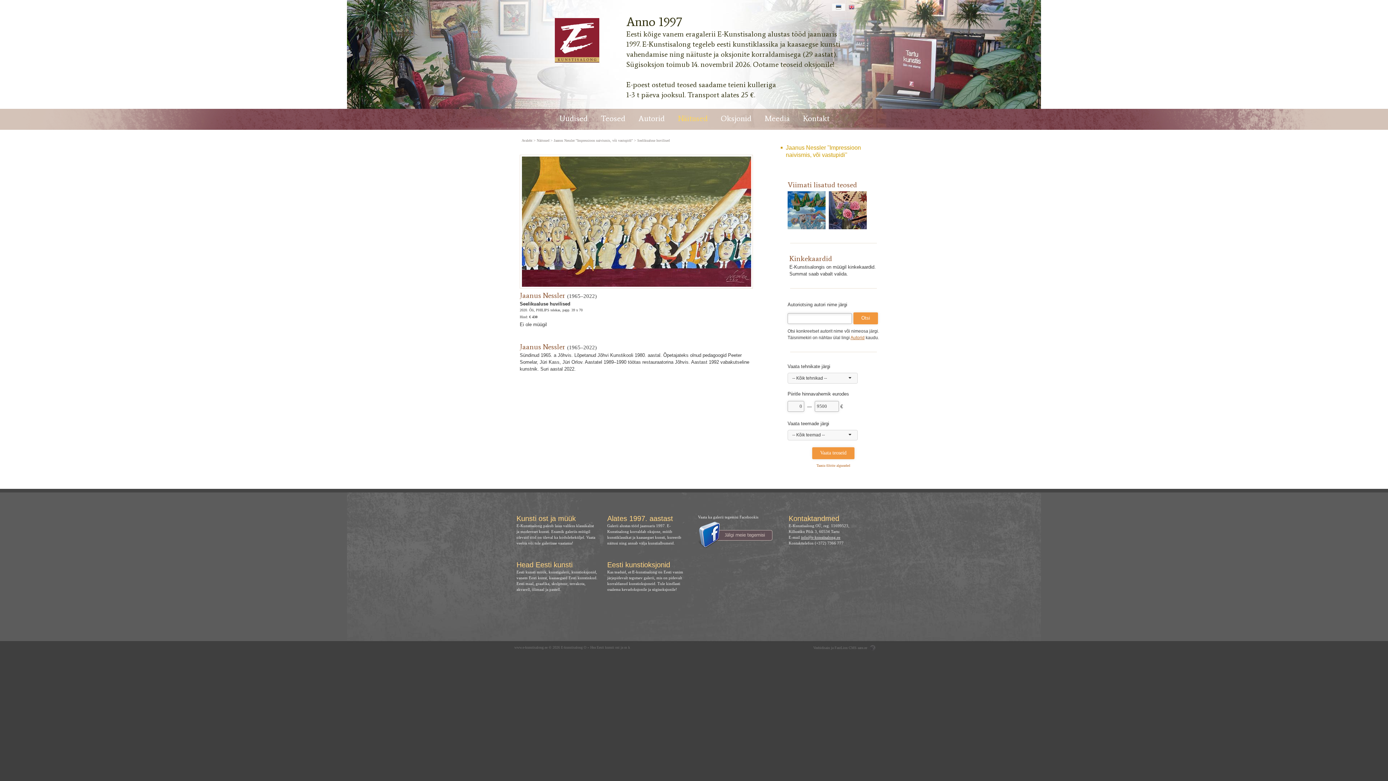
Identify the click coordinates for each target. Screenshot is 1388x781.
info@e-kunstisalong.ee (820, 537)
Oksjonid (736, 118)
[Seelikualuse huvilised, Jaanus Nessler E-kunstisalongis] (576, 40)
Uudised (574, 118)
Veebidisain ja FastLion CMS (835, 648)
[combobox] (823, 378)
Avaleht (527, 140)
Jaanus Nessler (542, 295)
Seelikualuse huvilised (653, 140)
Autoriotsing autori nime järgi (817, 304)
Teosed (613, 118)
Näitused (693, 118)
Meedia (777, 118)
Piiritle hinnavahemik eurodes (818, 394)
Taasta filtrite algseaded (833, 466)
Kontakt (816, 118)
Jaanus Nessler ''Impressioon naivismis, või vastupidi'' (823, 151)
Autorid (651, 118)
